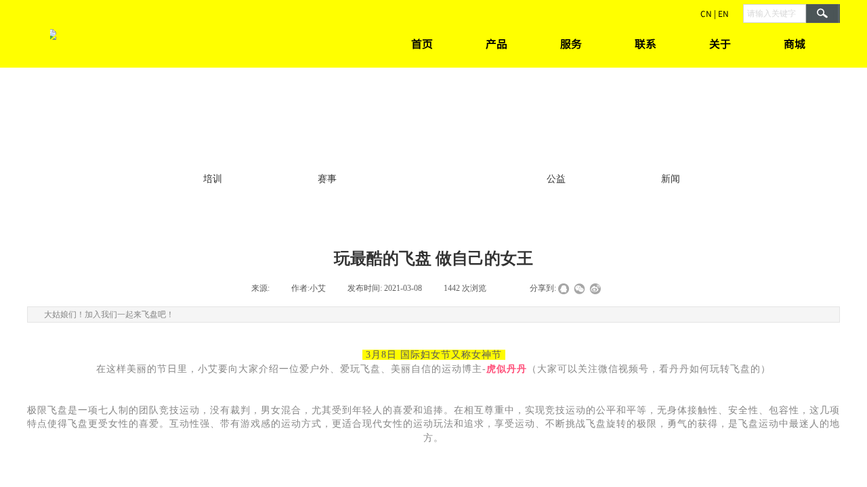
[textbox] (774, 13)
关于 (720, 43)
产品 (496, 43)
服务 (571, 43)
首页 (422, 43)
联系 (645, 43)
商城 (794, 43)
